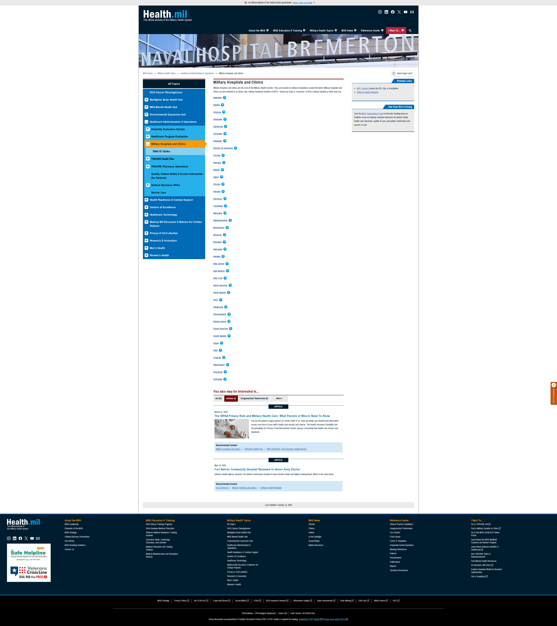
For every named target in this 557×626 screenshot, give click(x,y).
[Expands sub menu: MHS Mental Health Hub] (146, 107)
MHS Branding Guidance (75, 545)
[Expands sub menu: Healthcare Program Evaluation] (148, 136)
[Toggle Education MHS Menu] (304, 30)
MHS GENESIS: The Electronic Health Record (286, 449)
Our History (69, 541)
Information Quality (301, 600)
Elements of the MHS (74, 528)
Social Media (314, 541)
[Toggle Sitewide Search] (410, 30)
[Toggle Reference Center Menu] (382, 30)
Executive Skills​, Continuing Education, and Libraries (158, 541)
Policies (393, 553)
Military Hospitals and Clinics (168, 144)
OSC (395, 600)
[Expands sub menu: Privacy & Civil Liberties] (146, 233)
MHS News (347, 30)
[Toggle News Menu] (355, 30)
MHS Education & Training (287, 30)
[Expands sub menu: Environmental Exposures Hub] (146, 114)
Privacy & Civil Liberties (164, 233)
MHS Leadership (72, 524)
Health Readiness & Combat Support (171, 199)
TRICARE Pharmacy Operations (169, 166)
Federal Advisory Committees (77, 536)
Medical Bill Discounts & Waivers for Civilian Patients (176, 224)
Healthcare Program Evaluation (169, 136)
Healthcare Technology (163, 214)
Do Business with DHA (480, 565)
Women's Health (159, 255)
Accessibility (240, 600)
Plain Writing (345, 600)
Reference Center (370, 30)
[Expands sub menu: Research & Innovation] (146, 240)
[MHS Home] (25, 529)
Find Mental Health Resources (484, 561)
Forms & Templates (398, 541)
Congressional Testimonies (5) (254, 398)
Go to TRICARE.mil (479, 524)
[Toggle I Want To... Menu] (403, 30)
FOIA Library (395, 536)
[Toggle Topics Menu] (336, 30)
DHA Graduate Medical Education (160, 528)
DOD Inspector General (276, 600)
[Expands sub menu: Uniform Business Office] (148, 185)
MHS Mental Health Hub (163, 107)
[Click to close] (554, 385)
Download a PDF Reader (309, 619)
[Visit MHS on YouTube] (405, 12)
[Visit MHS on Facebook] (392, 12)
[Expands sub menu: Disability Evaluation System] (148, 129)
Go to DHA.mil (222, 487)
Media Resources (316, 545)
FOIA (256, 600)
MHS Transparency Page (372, 113)
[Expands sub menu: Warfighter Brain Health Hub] (146, 99)
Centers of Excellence (163, 207)
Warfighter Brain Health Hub (166, 99)
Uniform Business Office (165, 185)
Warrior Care (158, 192)
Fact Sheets (395, 532)
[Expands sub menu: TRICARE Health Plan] (148, 158)
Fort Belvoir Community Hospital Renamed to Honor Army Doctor (257, 469)
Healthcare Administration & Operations (173, 121)
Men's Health (157, 248)
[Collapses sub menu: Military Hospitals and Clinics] (148, 144)
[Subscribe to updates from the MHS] (412, 12)
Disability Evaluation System (168, 129)
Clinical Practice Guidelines (401, 524)
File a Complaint (478, 576)
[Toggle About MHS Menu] (267, 30)
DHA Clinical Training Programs (159, 524)
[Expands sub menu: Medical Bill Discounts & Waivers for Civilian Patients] (146, 222)
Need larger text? (405, 73)
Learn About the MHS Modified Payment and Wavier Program (484, 541)
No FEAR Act (199, 600)
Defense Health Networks (271, 487)
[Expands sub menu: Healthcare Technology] (146, 214)
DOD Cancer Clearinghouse (166, 92)
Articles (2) (231, 398)
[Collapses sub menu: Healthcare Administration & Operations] (146, 122)
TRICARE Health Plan (254, 449)
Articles (312, 524)
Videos (311, 532)
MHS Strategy (71, 532)
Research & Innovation (163, 240)
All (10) (218, 398)
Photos (312, 528)
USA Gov (362, 600)
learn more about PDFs (335, 619)
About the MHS (257, 30)
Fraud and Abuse (220, 600)
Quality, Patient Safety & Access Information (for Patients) (177, 176)
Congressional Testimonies (401, 528)
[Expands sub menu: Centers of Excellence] (146, 207)
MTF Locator (362, 88)
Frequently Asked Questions (402, 545)
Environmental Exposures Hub (168, 114)
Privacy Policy (180, 600)
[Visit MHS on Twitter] (399, 12)
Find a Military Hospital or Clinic (484, 528)
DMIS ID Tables (161, 151)
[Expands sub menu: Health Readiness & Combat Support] (146, 200)
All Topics (174, 83)
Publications (395, 561)
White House (379, 600)
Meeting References (398, 549)
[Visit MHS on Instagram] (380, 12)
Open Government (324, 600)
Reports (393, 566)
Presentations (395, 557)
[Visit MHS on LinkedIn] (386, 12)
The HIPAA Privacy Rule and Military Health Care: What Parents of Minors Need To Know (272, 416)
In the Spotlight (315, 536)
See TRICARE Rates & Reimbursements (481, 555)
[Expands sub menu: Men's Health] (146, 248)
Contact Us (69, 549)
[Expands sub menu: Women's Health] (146, 255)
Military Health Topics (321, 30)
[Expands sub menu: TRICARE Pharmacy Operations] (148, 166)
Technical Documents (399, 570)
